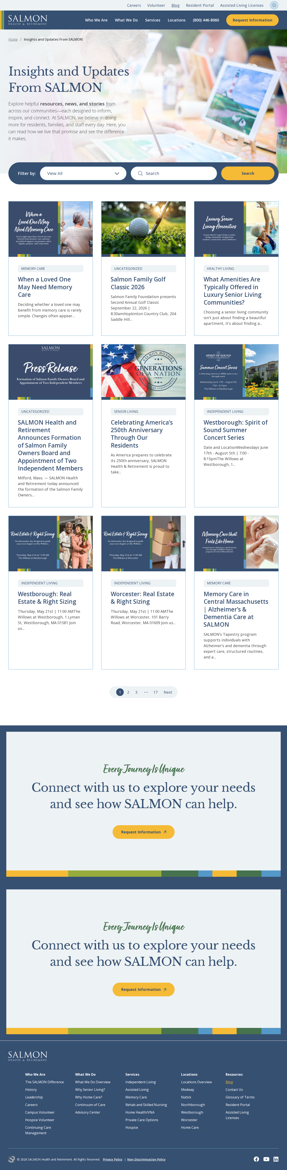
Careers (134, 5)
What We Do (126, 20)
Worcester (189, 1120)
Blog (175, 5)
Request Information (252, 20)
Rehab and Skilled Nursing (146, 1104)
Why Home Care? (88, 1097)
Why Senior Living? (90, 1089)
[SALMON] (27, 20)
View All (54, 173)
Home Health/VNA (139, 1112)
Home (13, 39)
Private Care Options (141, 1120)
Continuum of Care (90, 1104)
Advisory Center (87, 1112)
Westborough (192, 1112)
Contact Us (234, 1089)
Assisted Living (137, 1089)
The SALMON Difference (44, 1082)
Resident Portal (200, 5)
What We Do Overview (92, 1082)
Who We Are (96, 20)
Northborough (193, 1104)
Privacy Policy (112, 1159)
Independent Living (140, 1082)
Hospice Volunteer (39, 1120)
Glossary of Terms (240, 1097)
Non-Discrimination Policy (146, 1159)
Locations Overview (196, 1082)
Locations (177, 20)
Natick (186, 1097)
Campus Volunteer (40, 1112)
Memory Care (136, 1097)
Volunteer (156, 5)
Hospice (131, 1127)
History (31, 1089)
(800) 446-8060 (206, 20)
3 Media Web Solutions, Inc (11, 1159)
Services (152, 20)
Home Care (190, 1127)
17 (155, 692)
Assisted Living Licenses (241, 5)
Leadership (34, 1097)
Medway (187, 1089)
